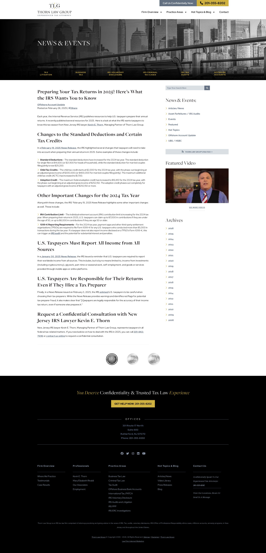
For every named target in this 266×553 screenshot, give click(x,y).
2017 (170, 277)
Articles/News (176, 108)
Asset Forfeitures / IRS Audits (184, 113)
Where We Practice (46, 476)
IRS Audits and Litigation (120, 502)
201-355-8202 (214, 3)
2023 (170, 244)
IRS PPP (112, 506)
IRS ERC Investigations (119, 510)
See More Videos (197, 207)
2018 (170, 271)
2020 (171, 260)
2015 (170, 287)
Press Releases (165, 484)
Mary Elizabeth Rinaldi (83, 480)
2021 (170, 255)
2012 (170, 298)
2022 (170, 250)
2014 (170, 293)
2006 (171, 320)
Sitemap (147, 537)
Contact (224, 12)
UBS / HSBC (175, 140)
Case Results (43, 484)
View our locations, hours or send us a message (206, 495)
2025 (170, 233)
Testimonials (43, 480)
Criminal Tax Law (116, 480)
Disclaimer (155, 537)
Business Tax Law (116, 476)
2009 (171, 314)
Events (172, 119)
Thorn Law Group (98, 537)
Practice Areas (175, 12)
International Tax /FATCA (120, 493)
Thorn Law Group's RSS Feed (198, 152)
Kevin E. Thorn (80, 476)
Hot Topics (174, 130)
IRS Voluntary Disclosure (120, 497)
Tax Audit (112, 484)
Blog (160, 489)
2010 (170, 309)
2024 (170, 239)
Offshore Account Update (51, 104)
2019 (170, 266)
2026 (171, 228)
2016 (170, 282)
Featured (173, 124)
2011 (170, 304)
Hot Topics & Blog (201, 12)
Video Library (164, 480)
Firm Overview (150, 12)
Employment (79, 489)
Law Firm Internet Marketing (133, 541)
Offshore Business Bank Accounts (124, 489)
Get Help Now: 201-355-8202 (133, 403)
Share (74, 108)
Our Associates (80, 484)
